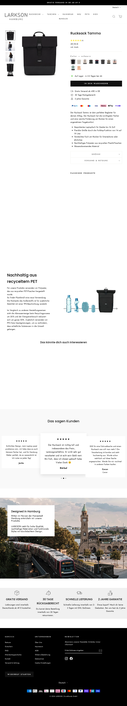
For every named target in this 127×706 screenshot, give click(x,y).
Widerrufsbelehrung (42, 654)
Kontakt (7, 659)
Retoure (8, 642)
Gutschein (9, 646)
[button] (10, 35)
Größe (96, 154)
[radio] (73, 61)
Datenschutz (39, 659)
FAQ (6, 650)
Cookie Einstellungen (43, 663)
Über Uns (38, 642)
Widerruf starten (19, 674)
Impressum (39, 646)
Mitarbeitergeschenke (13, 654)
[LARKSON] (16, 16)
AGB (37, 650)
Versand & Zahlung (12, 663)
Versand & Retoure (96, 160)
